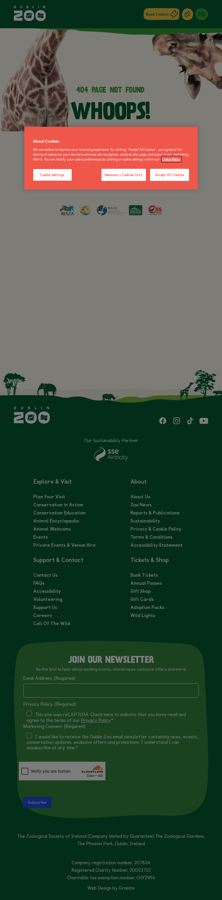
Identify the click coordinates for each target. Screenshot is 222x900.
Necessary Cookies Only (124, 174)
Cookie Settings (52, 174)
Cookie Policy (171, 159)
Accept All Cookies (169, 174)
